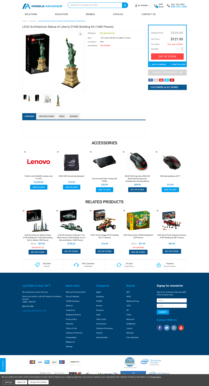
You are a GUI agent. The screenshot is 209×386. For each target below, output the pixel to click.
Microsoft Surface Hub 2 (76, 292)
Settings (8, 382)
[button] (3, 365)
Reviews (74, 116)
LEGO (129, 306)
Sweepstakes (71, 337)
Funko (129, 315)
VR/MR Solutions (72, 301)
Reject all (21, 382)
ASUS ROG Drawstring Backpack (71, 176)
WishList (69, 306)
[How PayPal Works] (48, 363)
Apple (98, 292)
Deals (98, 315)
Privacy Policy (71, 319)
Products (32, 21)
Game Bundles (102, 337)
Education (61, 14)
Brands (90, 14)
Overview (29, 116)
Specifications (46, 116)
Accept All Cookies (38, 382)
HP (128, 310)
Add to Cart (39, 187)
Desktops (100, 296)
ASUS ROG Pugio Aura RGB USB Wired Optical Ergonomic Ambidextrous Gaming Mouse (137, 178)
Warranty (69, 324)
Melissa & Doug (133, 301)
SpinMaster (131, 324)
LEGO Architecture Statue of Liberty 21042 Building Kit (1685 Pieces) (61, 21)
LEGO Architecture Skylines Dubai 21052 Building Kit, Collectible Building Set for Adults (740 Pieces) (38, 237)
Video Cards (101, 319)
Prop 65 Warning (72, 296)
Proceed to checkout (165, 72)
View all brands (132, 337)
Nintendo (130, 333)
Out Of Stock (167, 56)
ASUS (129, 296)
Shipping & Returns (73, 315)
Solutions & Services (74, 333)
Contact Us (148, 14)
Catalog (118, 14)
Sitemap (69, 346)
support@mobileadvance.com (34, 311)
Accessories (101, 324)
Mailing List (70, 342)
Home (24, 21)
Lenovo (129, 328)
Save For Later (179, 64)
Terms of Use (71, 328)
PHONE (99, 301)
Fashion (99, 333)
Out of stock (137, 189)
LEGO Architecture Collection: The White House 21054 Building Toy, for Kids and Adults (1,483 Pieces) (71, 237)
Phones (99, 306)
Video (62, 116)
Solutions (31, 14)
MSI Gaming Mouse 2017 (170, 176)
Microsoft (130, 319)
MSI (128, 292)
